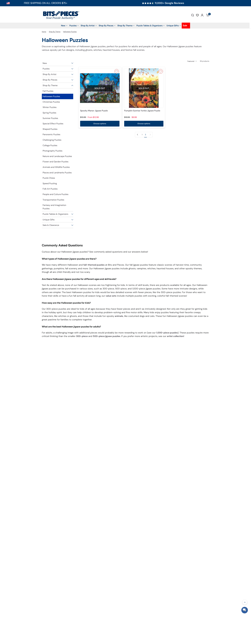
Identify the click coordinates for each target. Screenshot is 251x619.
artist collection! (175, 336)
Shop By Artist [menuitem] (88, 25)
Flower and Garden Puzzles (55, 161)
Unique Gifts (49, 219)
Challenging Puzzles (52, 140)
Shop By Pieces (50, 79)
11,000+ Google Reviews (169, 3)
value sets (111, 295)
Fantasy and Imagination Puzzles (54, 207)
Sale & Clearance (51, 225)
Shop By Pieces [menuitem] (106, 25)
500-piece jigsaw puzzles (106, 336)
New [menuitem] (63, 25)
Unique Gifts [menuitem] (173, 25)
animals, (119, 316)
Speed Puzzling (50, 183)
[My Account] (202, 15)
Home (44, 32)
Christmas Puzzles (51, 102)
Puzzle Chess (49, 178)
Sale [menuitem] (185, 25)
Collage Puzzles (50, 145)
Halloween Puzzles (70, 32)
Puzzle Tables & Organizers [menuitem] (149, 25)
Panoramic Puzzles (51, 134)
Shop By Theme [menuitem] (124, 25)
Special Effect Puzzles (53, 123)
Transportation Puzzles (53, 199)
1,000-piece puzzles (167, 332)
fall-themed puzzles (94, 264)
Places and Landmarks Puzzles (57, 172)
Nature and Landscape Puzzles (57, 156)
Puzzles (46, 68)
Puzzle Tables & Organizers (55, 214)
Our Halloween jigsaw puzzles (178, 46)
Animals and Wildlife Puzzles (56, 167)
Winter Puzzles (49, 107)
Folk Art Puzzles (50, 188)
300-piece (82, 336)
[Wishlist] (197, 15)
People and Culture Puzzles (55, 194)
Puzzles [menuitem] (73, 25)
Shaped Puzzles (50, 129)
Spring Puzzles (49, 112)
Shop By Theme (54, 32)
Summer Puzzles (50, 118)
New (45, 63)
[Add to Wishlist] (116, 71)
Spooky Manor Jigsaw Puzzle (94, 110)
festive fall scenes (134, 49)
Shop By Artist (49, 74)
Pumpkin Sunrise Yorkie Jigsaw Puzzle (142, 110)
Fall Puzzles (48, 91)
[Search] (192, 15)
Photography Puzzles (52, 150)
